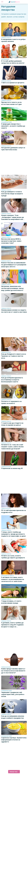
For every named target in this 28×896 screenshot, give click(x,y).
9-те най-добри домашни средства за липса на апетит (12, 62)
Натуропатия (5, 59)
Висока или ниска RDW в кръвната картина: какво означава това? (11, 241)
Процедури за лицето (7, 575)
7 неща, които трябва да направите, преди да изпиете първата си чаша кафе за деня (13, 534)
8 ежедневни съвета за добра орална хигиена (13, 40)
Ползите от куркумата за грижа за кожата (11, 402)
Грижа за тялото (6, 37)
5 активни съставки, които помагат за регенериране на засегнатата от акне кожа (12, 579)
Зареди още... (14, 771)
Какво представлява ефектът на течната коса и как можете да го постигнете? (13, 671)
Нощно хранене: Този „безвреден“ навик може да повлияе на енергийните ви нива (12, 217)
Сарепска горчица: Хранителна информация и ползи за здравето (13, 740)
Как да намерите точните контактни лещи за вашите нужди (12, 194)
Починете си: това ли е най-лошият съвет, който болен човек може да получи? (12, 447)
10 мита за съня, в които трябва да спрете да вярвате (13, 557)
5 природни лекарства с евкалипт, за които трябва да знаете (13, 126)
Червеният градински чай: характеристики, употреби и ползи (12, 694)
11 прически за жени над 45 (12, 468)
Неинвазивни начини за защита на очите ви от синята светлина (14, 311)
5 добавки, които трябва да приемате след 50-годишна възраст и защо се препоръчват (12, 625)
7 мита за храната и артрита (12, 83)
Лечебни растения (6, 122)
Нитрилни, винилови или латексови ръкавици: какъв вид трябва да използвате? (12, 288)
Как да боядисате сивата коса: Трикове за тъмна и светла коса (13, 356)
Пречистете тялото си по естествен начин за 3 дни (11, 103)
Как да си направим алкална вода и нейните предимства (12, 717)
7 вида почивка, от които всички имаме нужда (11, 602)
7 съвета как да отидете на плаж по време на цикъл (12, 424)
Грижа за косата (6, 352)
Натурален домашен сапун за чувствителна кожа (13, 149)
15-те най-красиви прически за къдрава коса (13, 511)
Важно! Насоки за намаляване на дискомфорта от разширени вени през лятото (13, 265)
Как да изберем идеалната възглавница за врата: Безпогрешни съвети (12, 380)
